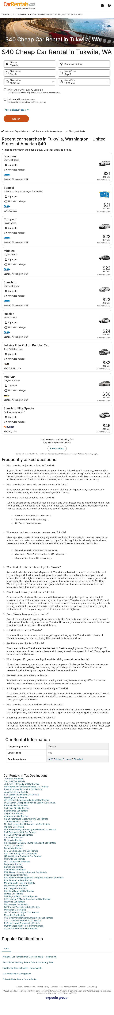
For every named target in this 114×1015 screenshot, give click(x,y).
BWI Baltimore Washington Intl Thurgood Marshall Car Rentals (34, 877)
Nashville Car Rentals (14, 901)
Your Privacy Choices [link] (68, 987)
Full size (57, 759)
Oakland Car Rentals (14, 826)
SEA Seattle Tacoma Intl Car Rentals (21, 794)
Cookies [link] (54, 987)
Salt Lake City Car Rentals (16, 808)
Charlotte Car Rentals (14, 859)
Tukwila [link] (79, 14)
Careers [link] (82, 987)
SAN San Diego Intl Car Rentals (19, 891)
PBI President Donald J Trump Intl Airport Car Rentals (30, 843)
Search (16, 118)
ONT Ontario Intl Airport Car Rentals (21, 912)
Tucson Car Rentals (13, 845)
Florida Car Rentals (13, 840)
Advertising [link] (92, 987)
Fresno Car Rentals (13, 864)
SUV (50, 759)
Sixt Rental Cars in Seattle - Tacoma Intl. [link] (22, 968)
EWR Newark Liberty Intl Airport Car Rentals (25, 872)
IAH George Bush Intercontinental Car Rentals (26, 786)
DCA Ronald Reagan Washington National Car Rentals (30, 829)
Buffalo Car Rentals (13, 867)
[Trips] (102, 5)
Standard (78, 759)
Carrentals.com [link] (8, 14)
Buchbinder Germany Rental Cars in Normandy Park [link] (28, 962)
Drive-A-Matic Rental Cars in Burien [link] (20, 979)
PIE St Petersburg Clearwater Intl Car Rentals (26, 818)
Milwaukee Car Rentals (15, 909)
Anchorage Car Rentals (15, 888)
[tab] (6, 948)
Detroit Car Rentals (13, 848)
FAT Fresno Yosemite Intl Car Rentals (21, 907)
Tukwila (14, 65)
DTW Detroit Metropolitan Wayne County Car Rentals (29, 802)
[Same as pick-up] (84, 64)
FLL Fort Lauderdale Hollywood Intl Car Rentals (27, 824)
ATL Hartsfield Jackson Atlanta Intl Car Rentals (26, 800)
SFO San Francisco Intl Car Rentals (21, 851)
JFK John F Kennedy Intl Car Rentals (21, 784)
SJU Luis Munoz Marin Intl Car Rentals (22, 920)
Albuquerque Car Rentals (16, 816)
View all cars (57, 448)
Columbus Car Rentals (15, 869)
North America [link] (23, 14)
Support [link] (19, 987)
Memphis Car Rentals (14, 915)
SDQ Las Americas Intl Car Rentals (20, 928)
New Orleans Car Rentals (16, 885)
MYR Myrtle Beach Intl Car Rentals (20, 896)
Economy (66, 759)
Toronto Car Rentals (13, 778)
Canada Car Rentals (13, 837)
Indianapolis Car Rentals (15, 875)
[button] (57, 110)
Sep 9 (67, 74)
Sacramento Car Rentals (16, 810)
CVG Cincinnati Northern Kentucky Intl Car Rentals (28, 917)
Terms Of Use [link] (29, 987)
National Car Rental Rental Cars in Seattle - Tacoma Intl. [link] (30, 956)
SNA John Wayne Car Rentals (18, 834)
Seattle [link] (70, 14)
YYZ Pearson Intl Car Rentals (18, 821)
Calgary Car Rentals (13, 813)
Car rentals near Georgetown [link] (17, 973)
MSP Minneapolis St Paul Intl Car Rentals (23, 925)
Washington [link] (60, 14)
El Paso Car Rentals (13, 893)
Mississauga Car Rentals (16, 904)
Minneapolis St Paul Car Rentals (19, 883)
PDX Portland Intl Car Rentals (18, 880)
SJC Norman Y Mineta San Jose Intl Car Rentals (27, 899)
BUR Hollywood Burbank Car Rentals (21, 923)
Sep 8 (13, 74)
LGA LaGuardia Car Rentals (17, 861)
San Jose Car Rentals (14, 781)
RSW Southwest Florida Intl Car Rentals (23, 789)
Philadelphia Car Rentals (16, 805)
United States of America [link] (42, 14)
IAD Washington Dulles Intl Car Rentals (22, 856)
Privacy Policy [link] (43, 987)
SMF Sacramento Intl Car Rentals (20, 832)
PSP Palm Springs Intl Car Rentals (20, 853)
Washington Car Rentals (15, 797)
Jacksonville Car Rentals (16, 792)
